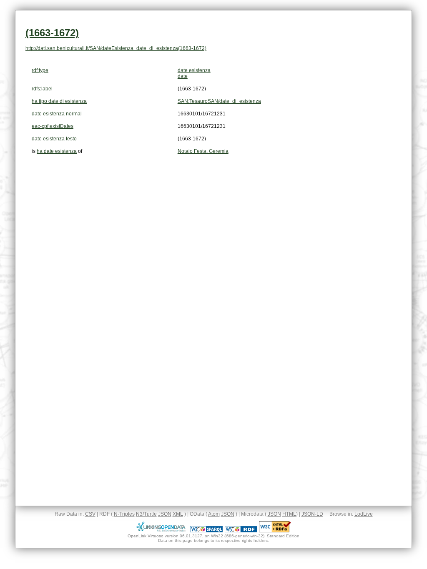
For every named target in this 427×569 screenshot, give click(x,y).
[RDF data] (241, 531)
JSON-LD (312, 514)
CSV (90, 514)
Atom (214, 514)
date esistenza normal (57, 114)
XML (178, 514)
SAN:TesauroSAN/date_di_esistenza (219, 101)
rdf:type (40, 70)
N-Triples (124, 514)
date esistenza (194, 70)
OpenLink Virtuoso (145, 536)
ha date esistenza (57, 151)
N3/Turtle (146, 514)
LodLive (363, 514)
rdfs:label (42, 89)
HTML (289, 514)
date (183, 76)
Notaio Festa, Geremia (203, 151)
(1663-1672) (52, 32)
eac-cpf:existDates (52, 126)
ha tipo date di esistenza (59, 101)
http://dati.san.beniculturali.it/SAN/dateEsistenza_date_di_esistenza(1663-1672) (115, 48)
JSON (164, 514)
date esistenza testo (54, 139)
